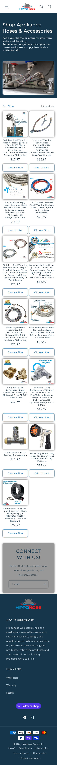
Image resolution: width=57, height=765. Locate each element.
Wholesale (12, 677)
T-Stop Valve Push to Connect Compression (15, 453)
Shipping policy (39, 753)
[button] (6, 6)
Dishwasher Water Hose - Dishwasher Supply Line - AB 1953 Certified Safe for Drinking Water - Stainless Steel (41, 332)
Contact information (30, 758)
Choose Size (15, 167)
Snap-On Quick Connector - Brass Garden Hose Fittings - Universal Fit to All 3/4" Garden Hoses (15, 392)
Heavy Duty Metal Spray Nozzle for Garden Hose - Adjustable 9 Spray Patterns (41, 457)
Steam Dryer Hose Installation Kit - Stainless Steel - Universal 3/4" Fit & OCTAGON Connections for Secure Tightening (15, 333)
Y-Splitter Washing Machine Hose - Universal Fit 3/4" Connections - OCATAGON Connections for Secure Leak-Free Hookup (42, 147)
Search (10, 692)
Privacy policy (42, 748)
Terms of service (21, 753)
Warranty (11, 685)
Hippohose (27, 744)
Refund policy (25, 748)
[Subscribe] (44, 584)
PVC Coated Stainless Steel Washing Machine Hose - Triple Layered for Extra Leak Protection (42, 208)
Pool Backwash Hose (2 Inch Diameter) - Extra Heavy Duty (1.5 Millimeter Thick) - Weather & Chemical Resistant (15, 514)
